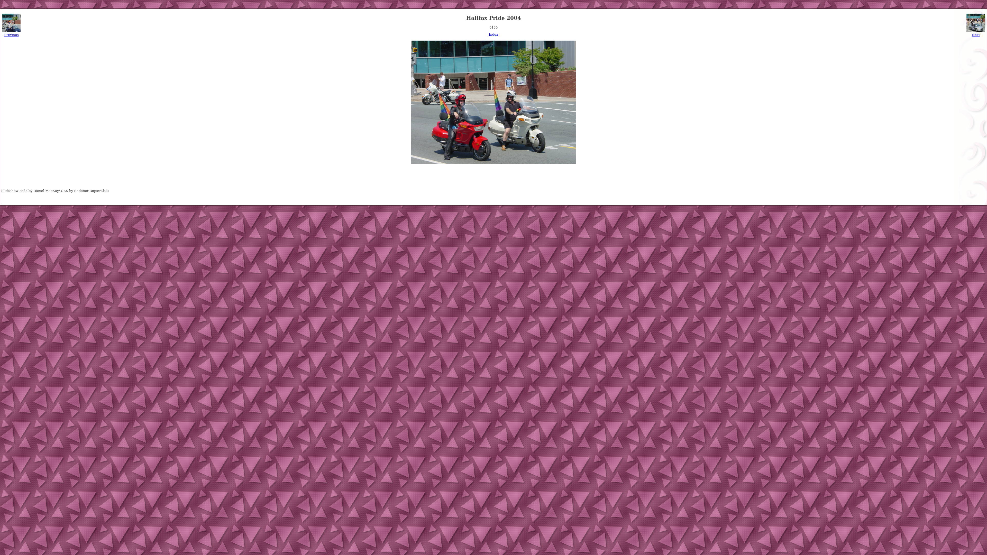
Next (976, 35)
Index (493, 34)
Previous (11, 35)
